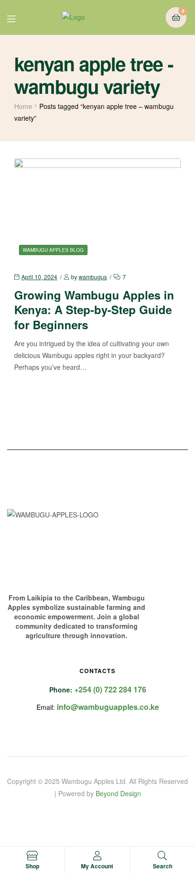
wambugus (93, 277)
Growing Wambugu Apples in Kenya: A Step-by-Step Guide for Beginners (94, 309)
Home (23, 106)
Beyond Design (118, 793)
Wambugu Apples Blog (53, 250)
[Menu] (18, 17)
